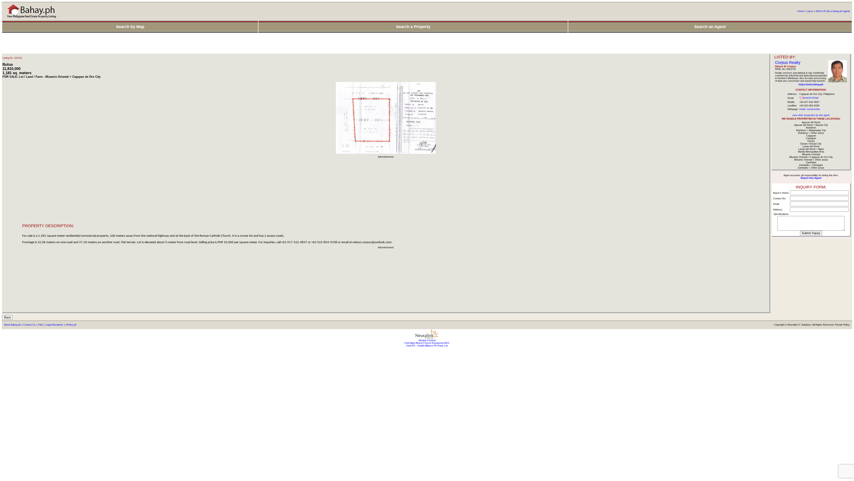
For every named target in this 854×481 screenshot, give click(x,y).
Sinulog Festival (427, 340)
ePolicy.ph (71, 324)
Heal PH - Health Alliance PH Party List (427, 345)
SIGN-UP (833, 11)
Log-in (809, 11)
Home (801, 11)
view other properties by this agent (811, 115)
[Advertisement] (427, 43)
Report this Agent (811, 178)
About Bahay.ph (12, 324)
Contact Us (29, 324)
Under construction (809, 109)
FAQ (40, 324)
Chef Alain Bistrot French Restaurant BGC (427, 343)
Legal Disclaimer (54, 324)
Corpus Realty (787, 62)
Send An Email (810, 97)
